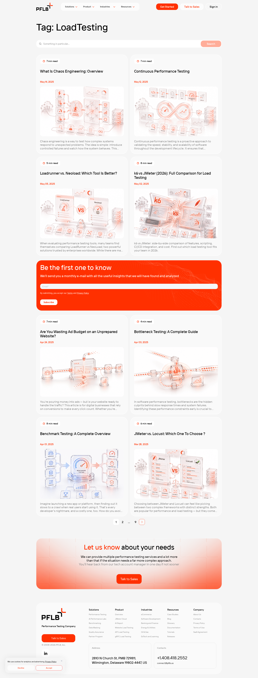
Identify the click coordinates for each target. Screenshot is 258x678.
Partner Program (96, 636)
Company (198, 609)
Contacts (197, 619)
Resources (126, 6)
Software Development (150, 619)
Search (211, 43)
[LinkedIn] (46, 653)
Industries (106, 6)
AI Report (119, 623)
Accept (49, 668)
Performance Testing (97, 614)
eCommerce (146, 614)
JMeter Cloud (121, 619)
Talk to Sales (191, 6)
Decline (21, 668)
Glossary (171, 623)
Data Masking (94, 627)
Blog (169, 619)
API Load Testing (122, 632)
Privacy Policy (50, 661)
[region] (34, 665)
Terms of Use (199, 627)
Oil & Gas (144, 632)
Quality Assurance (96, 632)
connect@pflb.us (165, 663)
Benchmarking (95, 623)
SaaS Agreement (200, 632)
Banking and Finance (149, 623)
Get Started (167, 6)
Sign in (214, 6)
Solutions (69, 6)
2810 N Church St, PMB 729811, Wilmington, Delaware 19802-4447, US (119, 660)
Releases (171, 636)
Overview (119, 614)
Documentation (173, 627)
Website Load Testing (124, 627)
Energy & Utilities (148, 627)
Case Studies (172, 614)
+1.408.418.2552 (172, 657)
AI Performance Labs (97, 619)
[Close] (61, 660)
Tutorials (170, 632)
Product (87, 6)
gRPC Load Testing (123, 636)
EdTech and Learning (150, 636)
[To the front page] (44, 7)
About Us (197, 614)
